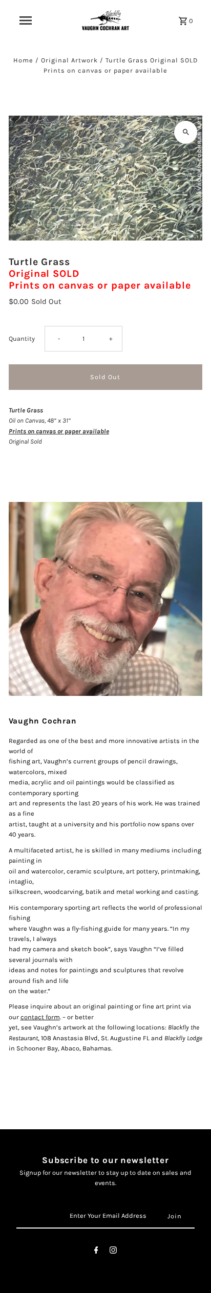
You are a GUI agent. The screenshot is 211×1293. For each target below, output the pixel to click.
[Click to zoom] (185, 132)
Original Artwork (69, 60)
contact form (40, 1017)
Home (23, 60)
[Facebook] (96, 1251)
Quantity (22, 338)
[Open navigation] (26, 20)
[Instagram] (113, 1251)
